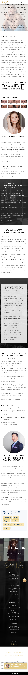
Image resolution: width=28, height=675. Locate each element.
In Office (9, 553)
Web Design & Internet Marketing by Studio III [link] (14, 652)
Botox (16, 517)
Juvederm (15, 521)
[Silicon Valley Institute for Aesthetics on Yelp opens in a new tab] (14, 644)
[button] (25, 2)
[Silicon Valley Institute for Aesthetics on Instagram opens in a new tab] (11, 644)
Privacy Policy (16, 655)
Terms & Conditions (8, 655)
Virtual (19, 553)
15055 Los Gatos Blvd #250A (14, 614)
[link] (14, 579)
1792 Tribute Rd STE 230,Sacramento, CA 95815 (14, 576)
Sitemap (21, 655)
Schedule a (14, 547)
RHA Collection (17, 525)
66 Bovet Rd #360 (14, 602)
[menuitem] (11, 644)
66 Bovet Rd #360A (14, 627)
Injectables (7, 517)
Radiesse (6, 525)
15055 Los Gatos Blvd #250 (14, 589)
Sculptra (6, 528)
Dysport (6, 521)
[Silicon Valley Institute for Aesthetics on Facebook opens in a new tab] (17, 644)
